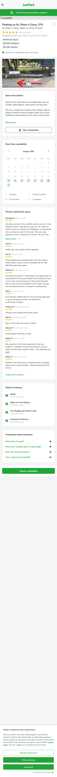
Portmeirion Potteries (19, 419)
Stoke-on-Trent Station (20, 402)
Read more (10, 122)
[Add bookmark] (53, 25)
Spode (13, 394)
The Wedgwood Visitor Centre (23, 411)
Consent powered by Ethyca (42, 772)
